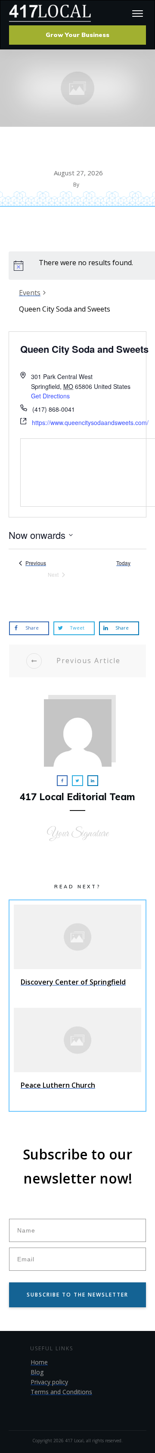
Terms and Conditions (61, 1392)
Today (123, 563)
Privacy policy (49, 1382)
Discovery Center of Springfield (77, 954)
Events (29, 292)
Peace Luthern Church (77, 1057)
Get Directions (50, 396)
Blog (37, 1372)
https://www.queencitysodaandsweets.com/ (90, 422)
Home (39, 1362)
